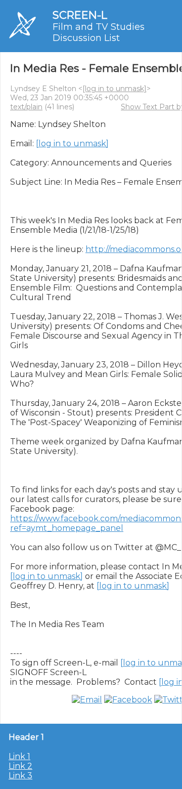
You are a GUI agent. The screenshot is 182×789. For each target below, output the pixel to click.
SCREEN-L (80, 15)
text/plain (26, 106)
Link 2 (20, 766)
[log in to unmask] (114, 88)
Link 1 (19, 756)
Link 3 (20, 775)
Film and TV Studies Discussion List (99, 32)
